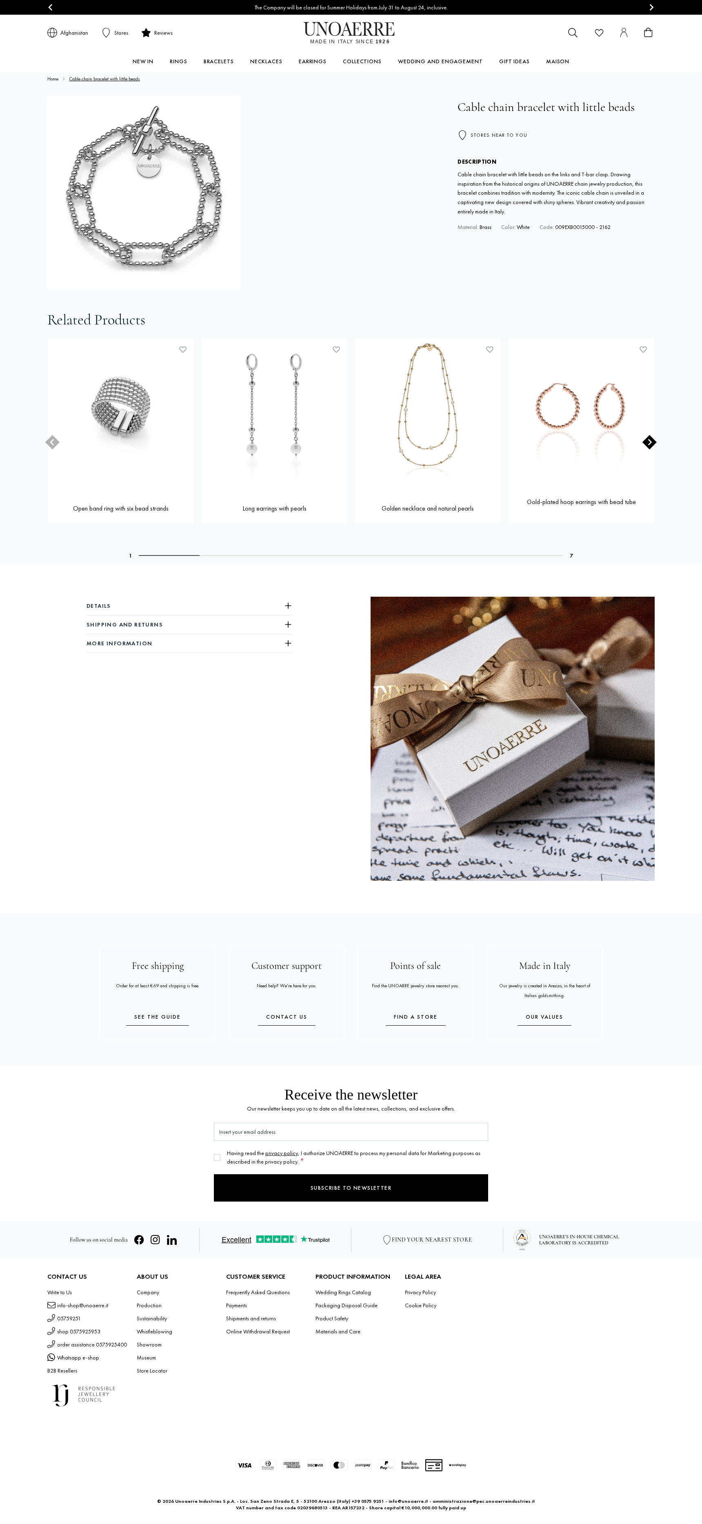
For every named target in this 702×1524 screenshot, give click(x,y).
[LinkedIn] (172, 1240)
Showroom (149, 1344)
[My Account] (624, 33)
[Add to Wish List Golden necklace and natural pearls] (489, 349)
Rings (178, 61)
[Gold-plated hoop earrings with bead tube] (581, 411)
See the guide (157, 1016)
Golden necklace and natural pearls (428, 508)
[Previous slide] (52, 442)
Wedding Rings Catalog (343, 1292)
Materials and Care (337, 1331)
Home (52, 79)
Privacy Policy (420, 1292)
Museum (146, 1357)
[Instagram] (155, 1240)
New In (143, 61)
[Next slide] (651, 7)
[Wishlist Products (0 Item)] (599, 32)
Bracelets (219, 61)
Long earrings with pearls (274, 508)
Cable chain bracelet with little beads (104, 79)
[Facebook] (139, 1240)
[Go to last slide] (50, 7)
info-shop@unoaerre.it (82, 1305)
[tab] (169, 555)
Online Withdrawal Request (258, 1331)
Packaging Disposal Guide (346, 1305)
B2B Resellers (62, 1370)
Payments (236, 1305)
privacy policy (281, 1153)
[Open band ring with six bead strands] (120, 411)
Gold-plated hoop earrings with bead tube (581, 502)
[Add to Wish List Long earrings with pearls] (336, 349)
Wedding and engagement (440, 61)
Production (149, 1305)
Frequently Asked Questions (258, 1292)
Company (148, 1292)
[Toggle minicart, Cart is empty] (648, 32)
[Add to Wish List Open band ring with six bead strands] (183, 349)
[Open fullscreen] (144, 192)
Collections (362, 61)
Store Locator (152, 1370)
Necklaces (266, 61)
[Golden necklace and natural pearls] (427, 411)
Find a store (416, 1016)
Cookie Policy (420, 1305)
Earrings (313, 61)
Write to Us (59, 1292)
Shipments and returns (251, 1318)
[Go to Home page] (351, 32)
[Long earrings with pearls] (274, 411)
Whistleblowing (154, 1331)
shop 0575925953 (78, 1331)
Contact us (286, 1016)
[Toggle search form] (573, 32)
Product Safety (331, 1318)
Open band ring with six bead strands (121, 508)
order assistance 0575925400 (92, 1344)
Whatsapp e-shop (78, 1357)
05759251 (69, 1318)
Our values (544, 1016)
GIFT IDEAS (514, 61)
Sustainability (152, 1318)
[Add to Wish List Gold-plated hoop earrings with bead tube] (643, 349)
